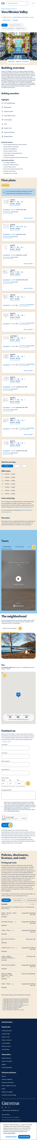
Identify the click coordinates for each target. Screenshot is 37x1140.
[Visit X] (9, 1107)
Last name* (4, 753)
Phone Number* (5, 761)
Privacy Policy (11, 1133)
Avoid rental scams (7, 1030)
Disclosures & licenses (8, 1082)
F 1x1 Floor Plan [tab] (6, 546)
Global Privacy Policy (13, 811)
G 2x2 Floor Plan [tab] (19, 546)
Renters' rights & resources (9, 1085)
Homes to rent (6, 1027)
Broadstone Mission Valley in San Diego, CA (11, 1119)
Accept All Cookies (24, 1136)
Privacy (4, 1076)
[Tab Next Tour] (34, 547)
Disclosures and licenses (9, 1072)
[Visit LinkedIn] (6, 1107)
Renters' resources (7, 1040)
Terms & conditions (7, 1079)
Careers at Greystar (7, 1061)
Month (3, 780)
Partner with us (6, 1054)
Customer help (6, 1034)
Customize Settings (11, 1136)
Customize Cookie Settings (9, 1095)
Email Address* (5, 769)
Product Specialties (7, 1067)
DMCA (3, 1089)
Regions (4, 1064)
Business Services (6, 1058)
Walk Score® (25, 719)
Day (10, 780)
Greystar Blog (5, 1049)
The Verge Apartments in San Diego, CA (11, 1117)
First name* (4, 744)
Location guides (6, 1043)
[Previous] (30, 904)
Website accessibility (7, 1092)
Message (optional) (6, 790)
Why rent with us (6, 1046)
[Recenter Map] (5, 675)
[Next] (35, 904)
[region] (18, 1131)
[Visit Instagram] (2, 1107)
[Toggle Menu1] (33, 3)
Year (18, 780)
